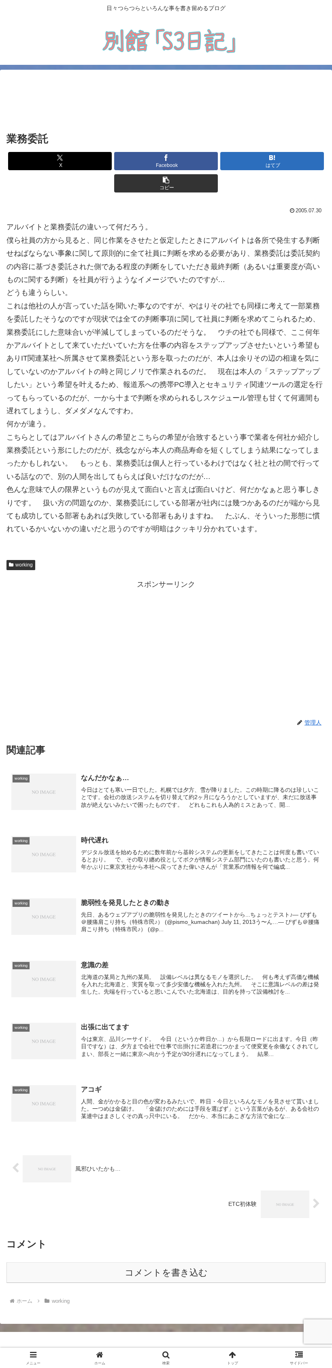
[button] (166, 183)
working (24, 565)
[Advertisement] (166, 101)
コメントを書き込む (166, 1273)
